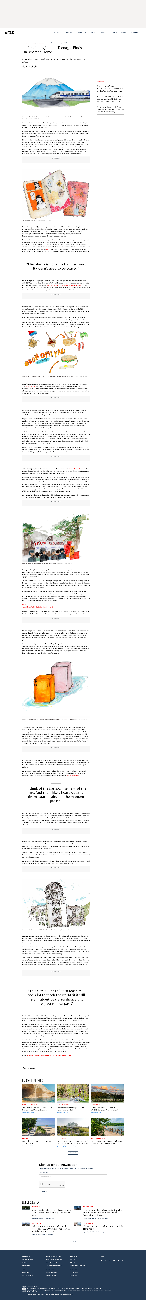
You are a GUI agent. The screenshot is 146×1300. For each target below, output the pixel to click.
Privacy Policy (77, 669)
